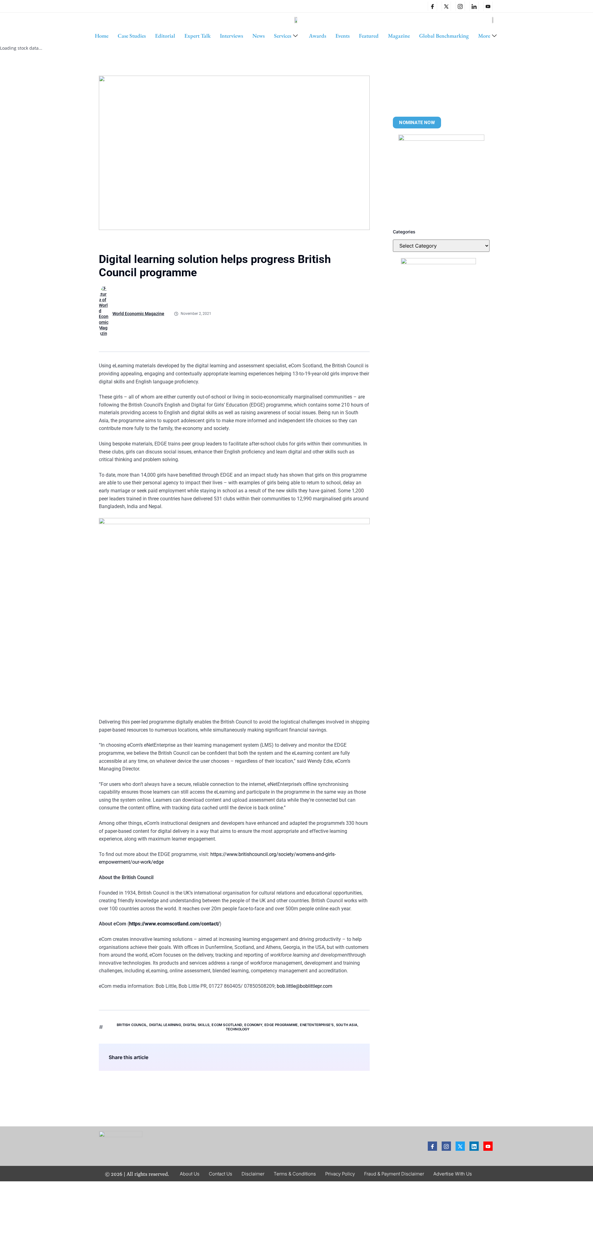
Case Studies (132, 35)
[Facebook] (432, 6)
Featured (369, 35)
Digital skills (196, 1025)
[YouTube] (488, 6)
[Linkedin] (474, 6)
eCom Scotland (227, 1025)
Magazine (399, 35)
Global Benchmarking (444, 35)
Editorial (165, 35)
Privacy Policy (340, 1174)
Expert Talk (197, 35)
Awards (317, 35)
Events (342, 35)
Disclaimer (253, 1174)
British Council (132, 1025)
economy (253, 1025)
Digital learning (165, 1025)
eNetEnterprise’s (317, 1025)
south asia (346, 1025)
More (484, 35)
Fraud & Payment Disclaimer (394, 1174)
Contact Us (220, 1174)
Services (282, 35)
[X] (446, 6)
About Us (190, 1174)
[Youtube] (488, 1146)
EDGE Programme (281, 1025)
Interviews (231, 35)
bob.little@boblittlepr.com (304, 986)
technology (238, 1029)
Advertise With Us (452, 1174)
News (258, 35)
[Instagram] (460, 6)
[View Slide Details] (441, 177)
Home (101, 35)
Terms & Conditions (295, 1174)
